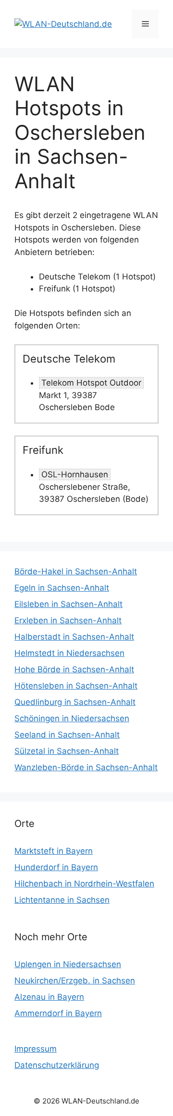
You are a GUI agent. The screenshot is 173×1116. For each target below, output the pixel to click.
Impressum (35, 1049)
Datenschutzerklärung (56, 1065)
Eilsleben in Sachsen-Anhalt (68, 604)
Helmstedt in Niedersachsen (69, 653)
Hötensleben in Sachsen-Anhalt (75, 686)
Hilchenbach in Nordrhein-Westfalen (84, 883)
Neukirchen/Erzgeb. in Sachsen (74, 980)
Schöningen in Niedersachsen (71, 718)
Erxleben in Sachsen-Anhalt (68, 620)
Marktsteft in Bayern (53, 851)
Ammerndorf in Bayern (58, 1013)
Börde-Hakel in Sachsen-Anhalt (75, 571)
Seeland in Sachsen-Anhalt (67, 735)
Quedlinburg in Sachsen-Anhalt (75, 702)
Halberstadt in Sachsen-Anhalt (74, 637)
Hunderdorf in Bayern (56, 867)
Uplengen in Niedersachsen (67, 964)
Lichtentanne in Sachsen (62, 900)
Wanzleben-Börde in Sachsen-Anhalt (86, 767)
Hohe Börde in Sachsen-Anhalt (74, 669)
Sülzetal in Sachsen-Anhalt (66, 751)
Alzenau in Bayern (49, 997)
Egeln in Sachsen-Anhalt (61, 588)
